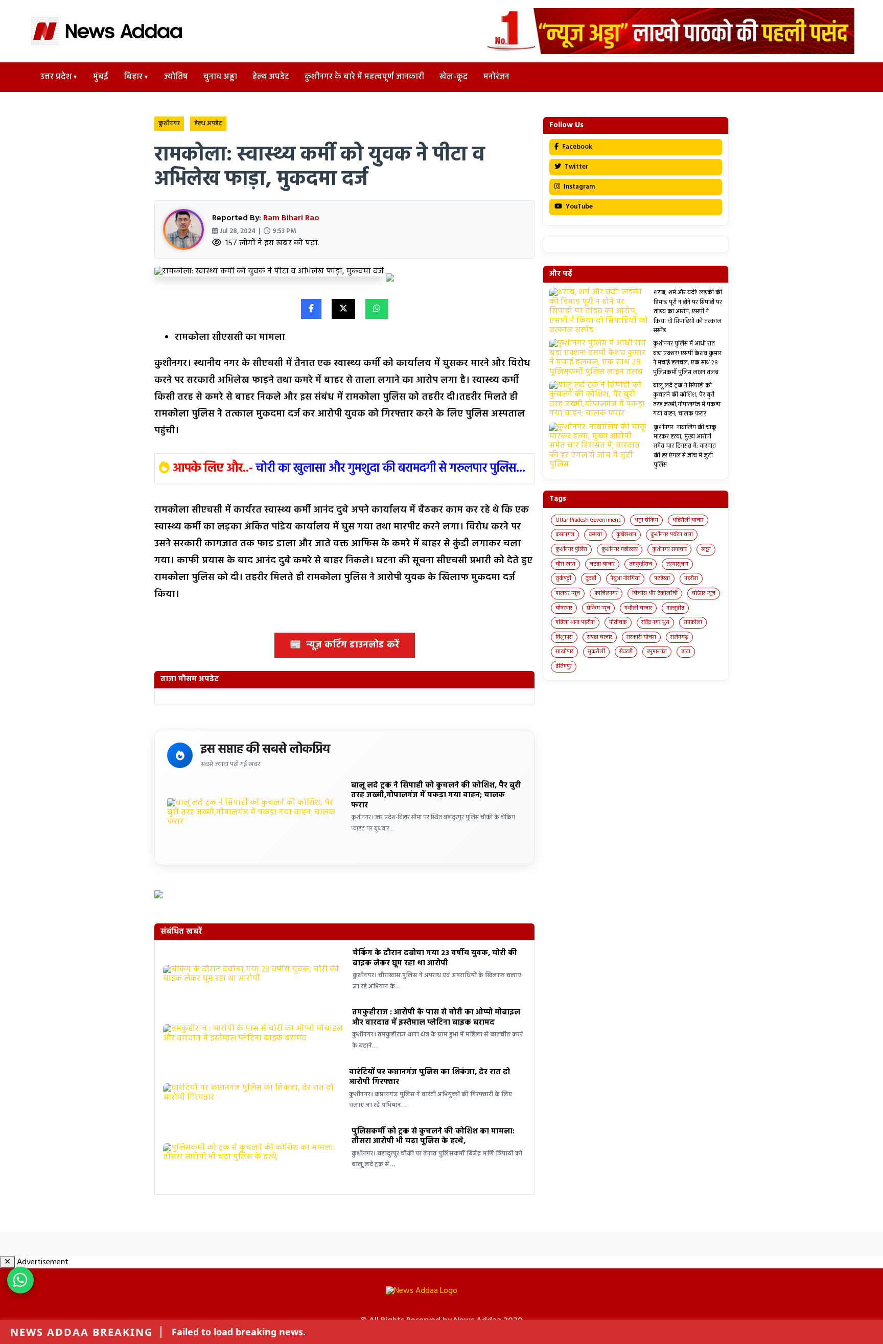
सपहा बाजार (599, 637)
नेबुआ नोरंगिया (625, 578)
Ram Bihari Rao (291, 218)
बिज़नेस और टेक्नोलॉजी (655, 593)
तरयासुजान (677, 564)
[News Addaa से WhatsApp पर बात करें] (20, 1280)
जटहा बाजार (602, 564)
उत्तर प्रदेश (56, 77)
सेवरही (626, 651)
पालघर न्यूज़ (567, 593)
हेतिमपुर (563, 666)
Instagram (578, 186)
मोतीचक (618, 622)
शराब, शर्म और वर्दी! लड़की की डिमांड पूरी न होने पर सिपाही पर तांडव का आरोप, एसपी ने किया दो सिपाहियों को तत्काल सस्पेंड (688, 312)
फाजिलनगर (606, 593)
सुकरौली (596, 651)
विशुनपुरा (564, 637)
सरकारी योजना (641, 637)
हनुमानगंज (657, 651)
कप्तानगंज (564, 534)
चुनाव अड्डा (220, 77)
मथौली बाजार (638, 608)
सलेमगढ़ (679, 637)
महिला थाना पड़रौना (575, 622)
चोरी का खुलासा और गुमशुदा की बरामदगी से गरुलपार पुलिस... (390, 468)
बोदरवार (563, 608)
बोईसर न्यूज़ (703, 593)
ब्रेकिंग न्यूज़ (598, 608)
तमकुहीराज (640, 564)
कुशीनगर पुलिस (571, 549)
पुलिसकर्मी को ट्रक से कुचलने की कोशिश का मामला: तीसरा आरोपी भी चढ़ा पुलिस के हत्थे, (433, 1136)
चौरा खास (565, 564)
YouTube (578, 206)
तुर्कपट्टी (563, 578)
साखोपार (564, 651)
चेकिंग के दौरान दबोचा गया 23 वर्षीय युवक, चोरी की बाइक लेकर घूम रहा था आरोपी (435, 958)
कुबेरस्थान (626, 534)
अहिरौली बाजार (688, 520)
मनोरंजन (496, 77)
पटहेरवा (662, 578)
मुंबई (100, 77)
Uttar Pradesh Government (587, 520)
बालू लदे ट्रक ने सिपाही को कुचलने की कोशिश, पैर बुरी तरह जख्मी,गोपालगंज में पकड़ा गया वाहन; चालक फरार (436, 795)
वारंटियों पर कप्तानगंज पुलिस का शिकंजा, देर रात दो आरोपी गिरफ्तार (429, 1077)
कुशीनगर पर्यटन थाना (671, 534)
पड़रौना (691, 578)
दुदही (591, 578)
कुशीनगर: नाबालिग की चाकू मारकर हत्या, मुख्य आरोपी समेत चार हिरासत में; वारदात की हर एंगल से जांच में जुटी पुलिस (685, 447)
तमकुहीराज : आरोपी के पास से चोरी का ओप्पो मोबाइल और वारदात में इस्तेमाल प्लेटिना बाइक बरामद (436, 1017)
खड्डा (706, 549)
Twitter (575, 166)
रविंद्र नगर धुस (655, 622)
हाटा (685, 651)
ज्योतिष (176, 77)
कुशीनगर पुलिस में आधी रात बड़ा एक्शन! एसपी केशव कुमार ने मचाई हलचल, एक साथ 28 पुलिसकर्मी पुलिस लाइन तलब (687, 358)
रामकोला (693, 622)
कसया (595, 534)
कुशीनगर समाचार (669, 549)
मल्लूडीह (675, 608)
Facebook (576, 147)
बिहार (133, 77)
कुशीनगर (169, 124)
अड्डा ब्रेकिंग (646, 520)
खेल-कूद (453, 77)
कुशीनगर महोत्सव (619, 549)
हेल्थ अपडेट (270, 77)
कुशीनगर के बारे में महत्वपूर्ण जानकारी (364, 77)
